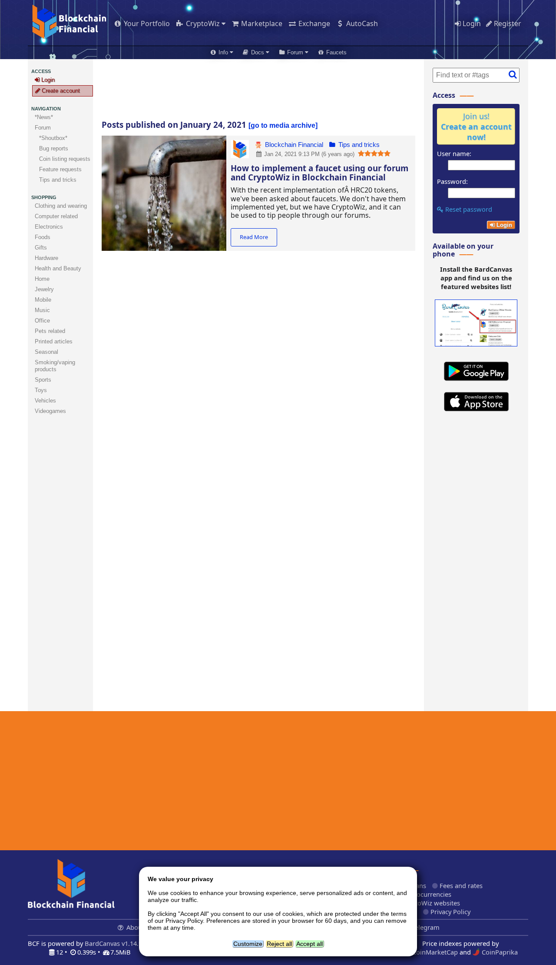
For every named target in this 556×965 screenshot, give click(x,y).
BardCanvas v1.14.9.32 (118, 943)
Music (42, 310)
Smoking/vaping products (55, 366)
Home (42, 279)
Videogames (50, 411)
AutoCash (361, 23)
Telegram (425, 927)
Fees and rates (460, 885)
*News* (44, 117)
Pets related (50, 331)
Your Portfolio (146, 23)
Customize (247, 943)
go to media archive (283, 125)
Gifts (41, 247)
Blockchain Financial (293, 144)
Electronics (49, 226)
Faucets (335, 52)
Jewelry (44, 289)
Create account (60, 90)
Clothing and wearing (61, 206)
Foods (42, 237)
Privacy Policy (449, 911)
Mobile (43, 299)
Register (506, 23)
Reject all (279, 943)
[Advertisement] (258, 89)
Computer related (56, 216)
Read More (254, 237)
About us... (142, 927)
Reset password (467, 209)
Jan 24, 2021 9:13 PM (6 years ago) (308, 154)
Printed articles (54, 341)
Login (471, 23)
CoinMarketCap (434, 952)
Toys (41, 390)
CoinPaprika (499, 952)
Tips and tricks (358, 144)
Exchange (313, 23)
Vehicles (45, 400)
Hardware (46, 258)
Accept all (309, 943)
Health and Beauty (58, 268)
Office (42, 320)
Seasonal (46, 352)
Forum (43, 127)
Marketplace (260, 23)
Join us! (476, 126)
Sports (43, 379)
